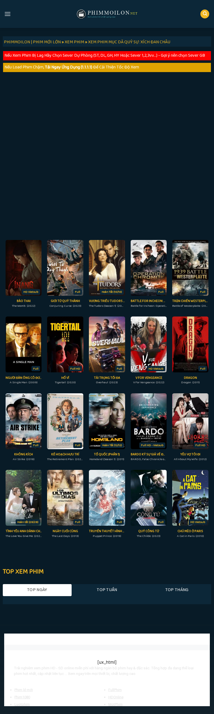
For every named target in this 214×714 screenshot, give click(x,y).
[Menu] (7, 14)
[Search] (204, 14)
